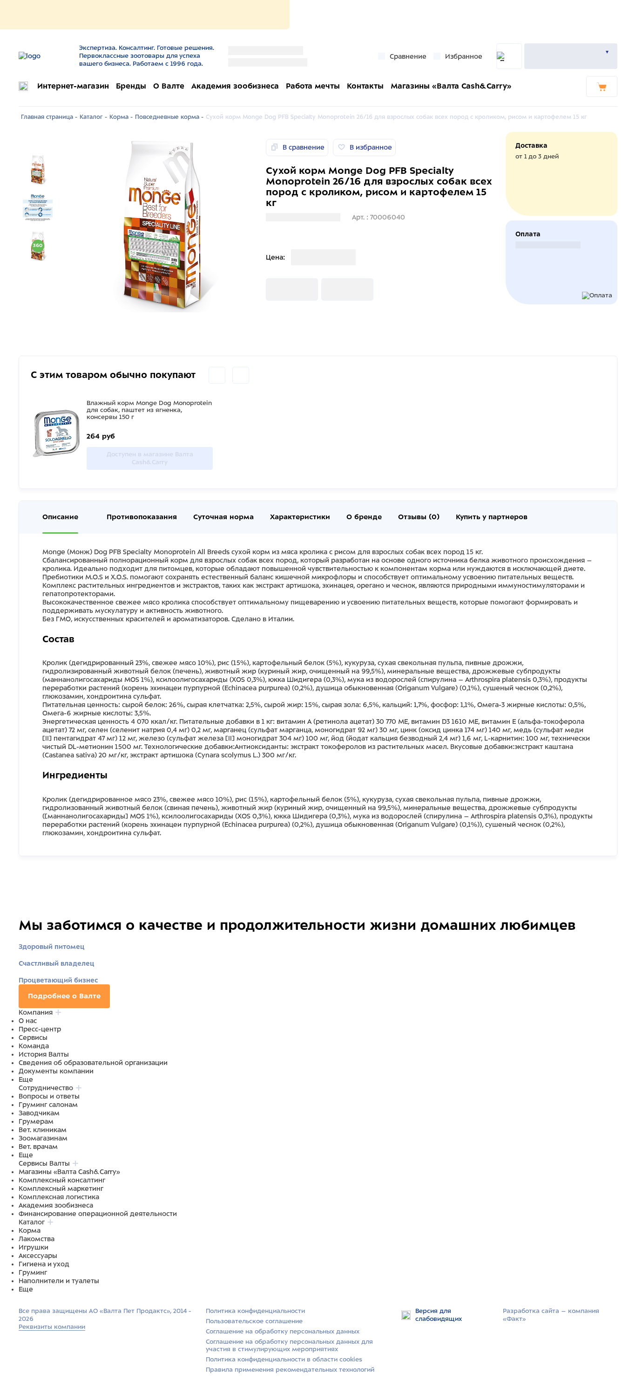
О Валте (168, 86)
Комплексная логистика (59, 1197)
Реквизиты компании (52, 1326)
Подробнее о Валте (64, 996)
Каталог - (93, 117)
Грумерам (36, 1121)
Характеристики (300, 517)
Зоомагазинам (43, 1138)
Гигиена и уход (44, 1264)
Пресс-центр (40, 1029)
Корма (30, 1230)
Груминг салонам (48, 1104)
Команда (34, 1046)
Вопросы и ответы (49, 1096)
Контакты (365, 86)
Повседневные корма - (169, 117)
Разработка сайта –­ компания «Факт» (551, 1314)
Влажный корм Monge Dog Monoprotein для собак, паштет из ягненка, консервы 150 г (149, 409)
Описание (60, 517)
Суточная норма (223, 517)
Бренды (131, 86)
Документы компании (56, 1071)
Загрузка (280, 289)
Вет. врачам (38, 1146)
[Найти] (509, 56)
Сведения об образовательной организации (93, 1062)
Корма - (121, 117)
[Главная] (45, 56)
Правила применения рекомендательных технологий (290, 1369)
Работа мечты (313, 86)
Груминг (33, 1272)
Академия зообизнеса (235, 86)
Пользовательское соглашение (254, 1321)
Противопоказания (142, 517)
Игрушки (33, 1247)
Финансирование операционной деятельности (98, 1213)
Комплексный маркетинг (61, 1188)
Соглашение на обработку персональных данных (282, 1331)
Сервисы (33, 1037)
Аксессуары (38, 1255)
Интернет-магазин (73, 86)
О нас (28, 1020)
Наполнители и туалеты (59, 1281)
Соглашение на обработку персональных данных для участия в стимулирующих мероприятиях (289, 1345)
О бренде (364, 517)
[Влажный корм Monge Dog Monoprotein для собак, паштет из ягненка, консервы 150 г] (56, 434)
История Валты (44, 1054)
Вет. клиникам (43, 1130)
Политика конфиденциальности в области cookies (284, 1359)
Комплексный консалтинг (62, 1180)
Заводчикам (39, 1113)
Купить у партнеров (492, 517)
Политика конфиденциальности (255, 1310)
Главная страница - (49, 117)
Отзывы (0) (419, 517)
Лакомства (36, 1239)
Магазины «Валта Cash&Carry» (451, 86)
